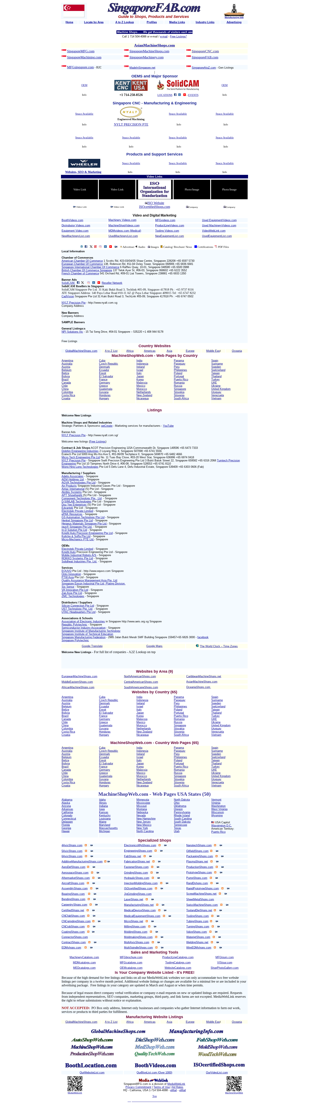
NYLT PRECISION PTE (131, 124)
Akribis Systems (72, 492)
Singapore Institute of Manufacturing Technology (91, 630)
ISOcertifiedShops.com (154, 207)
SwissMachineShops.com (202, 904)
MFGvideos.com (165, 220)
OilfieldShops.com (197, 851)
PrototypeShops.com (199, 872)
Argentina (67, 360)
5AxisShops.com (72, 851)
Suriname (217, 363)
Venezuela (217, 395)
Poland (178, 373)
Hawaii (66, 831)
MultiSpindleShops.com (138, 947)
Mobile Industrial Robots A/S (79, 555)
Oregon (178, 809)
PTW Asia (68, 577)
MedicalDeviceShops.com (140, 910)
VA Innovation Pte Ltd (75, 589)
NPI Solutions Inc (72, 331)
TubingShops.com (197, 921)
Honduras (105, 395)
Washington (218, 806)
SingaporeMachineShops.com (149, 51)
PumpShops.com (196, 877)
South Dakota (182, 821)
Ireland (140, 366)
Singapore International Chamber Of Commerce (90, 267)
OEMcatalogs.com (131, 967)
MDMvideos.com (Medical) (124, 230)
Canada (66, 382)
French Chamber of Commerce (80, 273)
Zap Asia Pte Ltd (72, 593)
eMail (173, 1090)
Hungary (104, 398)
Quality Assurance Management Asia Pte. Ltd (89, 580)
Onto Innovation (71, 574)
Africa (129, 350)
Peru (177, 366)
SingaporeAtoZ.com (204, 67)
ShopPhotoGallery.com (225, 967)
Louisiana (105, 818)
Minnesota (142, 799)
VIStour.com (224, 962)
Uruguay (216, 392)
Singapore (180, 389)
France (103, 379)
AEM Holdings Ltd (73, 479)
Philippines (180, 370)
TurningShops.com (197, 926)
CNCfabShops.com (73, 915)
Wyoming (217, 815)
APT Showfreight (72, 495)
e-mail (164, 36)
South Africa (181, 398)
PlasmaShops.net (197, 861)
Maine (102, 821)
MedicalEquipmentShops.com (142, 916)
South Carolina (183, 818)
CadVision (68, 296)
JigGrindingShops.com (138, 893)
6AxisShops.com (72, 856)
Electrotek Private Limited (77, 511)
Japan (140, 376)
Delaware (67, 821)
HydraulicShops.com (136, 877)
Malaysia (141, 382)
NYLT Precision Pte (74, 302)
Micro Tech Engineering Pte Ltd (81, 457)
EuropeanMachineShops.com (79, 676)
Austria (66, 366)
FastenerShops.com (136, 867)
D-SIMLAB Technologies (76, 501)
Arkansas (67, 809)
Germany (104, 382)
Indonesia (142, 363)
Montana (141, 809)
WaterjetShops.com (198, 937)
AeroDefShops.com (73, 867)
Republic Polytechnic (74, 624)
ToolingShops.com (197, 916)
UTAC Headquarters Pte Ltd (78, 612)
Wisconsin (217, 812)
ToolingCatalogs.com (178, 962)
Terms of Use (161, 1087)
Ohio (177, 802)
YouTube (168, 425)
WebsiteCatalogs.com (178, 967)
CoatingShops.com (73, 931)
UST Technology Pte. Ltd (77, 608)
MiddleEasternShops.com (77, 681)
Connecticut (69, 818)
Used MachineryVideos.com (219, 225)
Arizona (66, 806)
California (67, 812)
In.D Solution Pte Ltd (74, 529)
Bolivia (66, 376)
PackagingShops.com (199, 856)
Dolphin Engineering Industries (80, 451)
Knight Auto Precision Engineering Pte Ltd (87, 533)
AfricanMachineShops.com (78, 687)
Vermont (216, 799)
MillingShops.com (135, 926)
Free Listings (98, 441)
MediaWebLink (75, 1093)
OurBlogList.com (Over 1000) (154, 1072)
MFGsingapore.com (80, 67)
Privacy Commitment (138, 1087)
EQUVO (66, 571)
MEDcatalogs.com (84, 967)
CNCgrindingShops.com (76, 921)
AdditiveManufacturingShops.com (82, 861)
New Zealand (144, 395)
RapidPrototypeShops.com (202, 888)
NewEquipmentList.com (169, 236)
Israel (139, 370)
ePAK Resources (72, 514)
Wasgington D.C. (221, 825)
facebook (203, 637)
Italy (139, 373)
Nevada (141, 815)
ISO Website (155, 203)
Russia (178, 385)
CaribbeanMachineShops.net (203, 676)
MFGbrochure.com (131, 957)
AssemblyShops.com (75, 888)
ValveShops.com (196, 931)
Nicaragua (142, 398)
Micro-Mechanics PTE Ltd (78, 539)
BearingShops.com (73, 893)
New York (142, 828)
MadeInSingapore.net (142, 67)
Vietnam (216, 398)
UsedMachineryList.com (123, 236)
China (65, 389)
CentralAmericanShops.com (141, 681)
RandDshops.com (197, 883)
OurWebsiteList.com (92, 1072)
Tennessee (180, 824)
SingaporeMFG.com (80, 51)
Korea (140, 379)
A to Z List (111, 350)
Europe (190, 350)
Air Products (69, 485)
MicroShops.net (133, 921)
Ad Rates (177, 1087)
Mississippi (143, 802)
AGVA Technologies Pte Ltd (78, 482)
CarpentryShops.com (74, 904)
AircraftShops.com (73, 883)
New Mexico (143, 824)
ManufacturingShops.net (139, 904)
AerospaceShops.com (75, 872)
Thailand (216, 376)
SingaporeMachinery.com (146, 57)
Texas (177, 828)
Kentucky (105, 815)
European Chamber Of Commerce (82, 264)
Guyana (103, 392)
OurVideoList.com (217, 1072)
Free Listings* (178, 36)
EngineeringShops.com (138, 850)
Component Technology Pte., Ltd (82, 498)
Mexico (140, 385)
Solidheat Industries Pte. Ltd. (79, 561)
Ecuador (104, 370)
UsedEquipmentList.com (217, 236)
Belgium (66, 370)
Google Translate (92, 646)
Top (154, 1096)
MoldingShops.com (135, 931)
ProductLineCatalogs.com (178, 957)
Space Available (84, 113)
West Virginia (219, 809)
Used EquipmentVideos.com (219, 220)
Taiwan (215, 373)
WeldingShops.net (197, 942)
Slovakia (179, 728)
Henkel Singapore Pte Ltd (77, 520)
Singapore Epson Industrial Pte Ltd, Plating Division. (93, 583)
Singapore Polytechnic (75, 640)
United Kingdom (221, 389)
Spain (214, 360)
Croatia (66, 398)
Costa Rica (68, 395)
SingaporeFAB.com (205, 57)
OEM (84, 85)
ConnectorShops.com (75, 937)
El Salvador (106, 376)
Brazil (65, 379)
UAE (214, 382)
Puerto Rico (181, 379)
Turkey (215, 379)
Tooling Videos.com (167, 230)
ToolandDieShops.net (199, 910)
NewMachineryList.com (76, 236)
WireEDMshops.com (198, 947)
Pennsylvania (182, 812)
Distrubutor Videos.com (76, 225)
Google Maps (154, 646)
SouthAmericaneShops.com (141, 687)
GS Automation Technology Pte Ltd (83, 517)
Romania (179, 382)
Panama (179, 360)
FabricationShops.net (137, 861)
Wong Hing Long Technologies (80, 466)
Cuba (102, 360)
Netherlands (143, 392)
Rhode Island (182, 815)
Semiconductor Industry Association (84, 627)
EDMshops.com (71, 947)
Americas (150, 350)
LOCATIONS (164, 95)
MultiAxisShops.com (136, 942)
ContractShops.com (74, 942)
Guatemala (105, 389)
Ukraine (216, 385)
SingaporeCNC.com (205, 51)
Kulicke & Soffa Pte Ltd (76, 536)
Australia (67, 363)
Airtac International (73, 488)
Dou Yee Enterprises (74, 504)
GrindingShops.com (136, 872)
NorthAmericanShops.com (140, 676)
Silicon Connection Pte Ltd (78, 605)
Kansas (103, 812)
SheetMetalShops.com (200, 899)
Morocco (141, 389)
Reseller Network (112, 282)
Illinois (103, 802)
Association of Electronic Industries (83, 621)
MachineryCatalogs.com (84, 957)
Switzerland (218, 370)
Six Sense (68, 586)
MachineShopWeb (234, 1093)
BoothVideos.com (72, 220)
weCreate (106, 425)
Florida (66, 824)
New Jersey (143, 821)
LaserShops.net (133, 899)
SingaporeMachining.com (84, 57)
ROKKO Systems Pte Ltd (77, 558)
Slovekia (179, 392)
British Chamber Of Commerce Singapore (87, 270)
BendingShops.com (73, 899)
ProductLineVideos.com (169, 225)
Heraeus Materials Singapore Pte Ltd (84, 523)
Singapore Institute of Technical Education (87, 634)
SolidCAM (68, 282)
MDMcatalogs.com (84, 962)
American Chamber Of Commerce (82, 260)
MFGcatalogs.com (131, 962)
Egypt (102, 373)
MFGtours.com (224, 957)
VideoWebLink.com (214, 230)
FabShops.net (132, 856)
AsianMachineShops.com (201, 681)
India (139, 360)
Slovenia (179, 395)
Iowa (102, 809)
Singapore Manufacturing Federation (84, 637)
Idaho (102, 799)
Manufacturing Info (234, 17)
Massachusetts (108, 828)
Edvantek (67, 507)
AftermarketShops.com (76, 877)
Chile (65, 385)
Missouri (141, 806)
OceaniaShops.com (198, 687)
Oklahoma (180, 806)
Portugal (179, 376)
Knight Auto (69, 552)
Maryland (104, 824)
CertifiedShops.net (73, 910)
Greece (103, 385)
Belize (65, 373)
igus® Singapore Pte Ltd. (77, 526)
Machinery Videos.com (122, 220)
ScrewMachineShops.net (201, 893)
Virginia (215, 802)
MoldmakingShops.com (138, 937)
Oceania (237, 350)
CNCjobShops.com (73, 926)
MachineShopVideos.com (124, 225)
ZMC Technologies (73, 596)
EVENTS (193, 95)
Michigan (104, 831)
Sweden (216, 366)
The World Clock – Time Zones (219, 646)
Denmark (104, 366)
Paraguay (179, 363)
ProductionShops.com (199, 867)
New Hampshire (146, 818)
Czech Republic (108, 363)
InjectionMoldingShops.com (141, 883)
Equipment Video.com (75, 230)
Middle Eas (213, 350)
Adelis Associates (72, 476)
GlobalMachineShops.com (81, 350)
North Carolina (145, 831)
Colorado (67, 815)
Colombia (67, 392)
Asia (169, 350)
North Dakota (182, 799)
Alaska (66, 802)
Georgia (66, 828)
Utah (177, 831)
